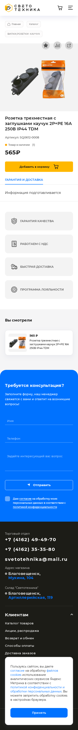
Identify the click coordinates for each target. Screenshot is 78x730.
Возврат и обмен (19, 638)
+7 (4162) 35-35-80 (30, 549)
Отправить (42, 485)
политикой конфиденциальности (35, 507)
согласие (25, 498)
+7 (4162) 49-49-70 (31, 539)
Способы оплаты (19, 646)
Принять (39, 713)
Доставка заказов (20, 653)
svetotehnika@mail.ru (36, 559)
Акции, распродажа (22, 631)
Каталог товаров (19, 623)
